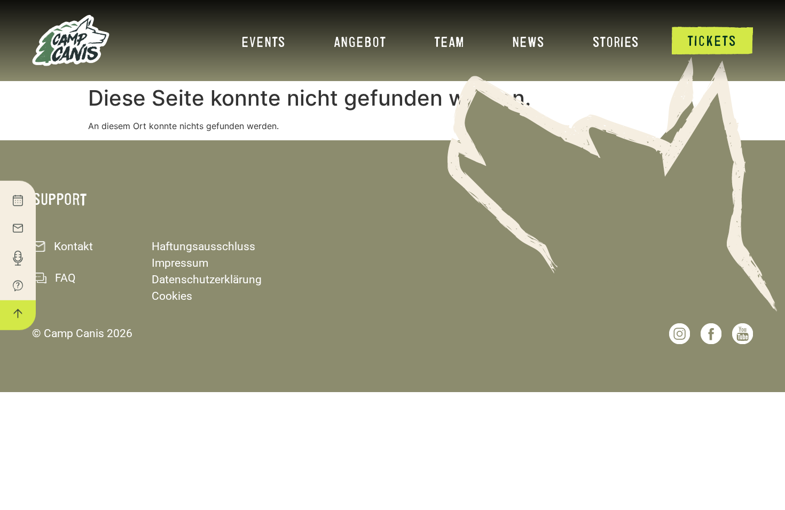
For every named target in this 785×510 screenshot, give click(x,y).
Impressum (180, 263)
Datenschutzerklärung (207, 279)
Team (449, 41)
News (528, 41)
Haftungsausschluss (203, 246)
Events (263, 41)
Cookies (172, 296)
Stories (616, 41)
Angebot (360, 41)
